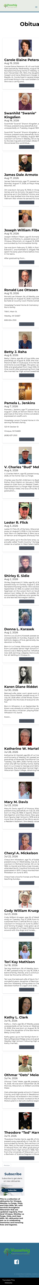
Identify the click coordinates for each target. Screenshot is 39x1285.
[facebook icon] (16, 1262)
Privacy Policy (24, 1276)
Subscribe (12, 1190)
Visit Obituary (27, 85)
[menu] (36, 7)
